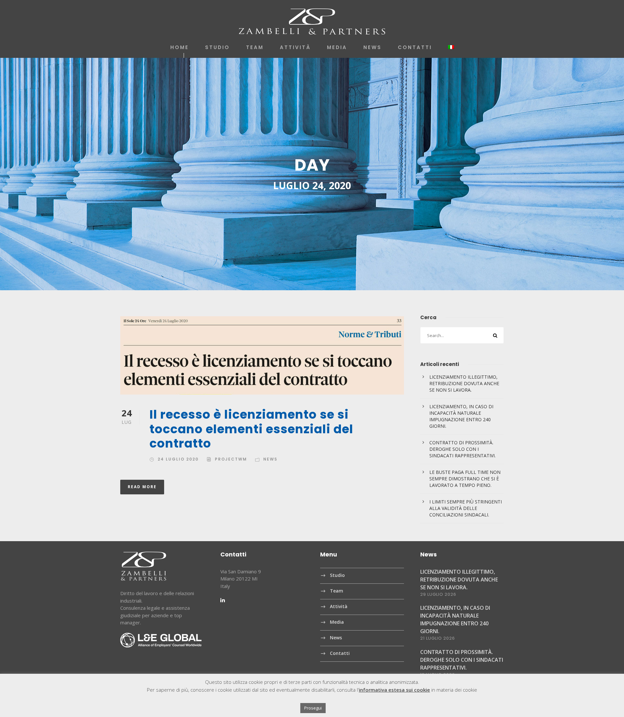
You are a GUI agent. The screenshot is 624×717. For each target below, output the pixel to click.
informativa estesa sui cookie (394, 689)
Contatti (415, 47)
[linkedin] (222, 600)
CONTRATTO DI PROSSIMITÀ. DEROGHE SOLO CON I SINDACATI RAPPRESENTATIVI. (462, 449)
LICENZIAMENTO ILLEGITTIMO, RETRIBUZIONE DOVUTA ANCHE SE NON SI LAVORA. (464, 383)
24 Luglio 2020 (178, 459)
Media (337, 47)
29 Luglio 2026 (438, 594)
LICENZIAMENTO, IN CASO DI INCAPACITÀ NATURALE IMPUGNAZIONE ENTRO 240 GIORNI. (461, 416)
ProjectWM (231, 459)
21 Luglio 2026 (437, 638)
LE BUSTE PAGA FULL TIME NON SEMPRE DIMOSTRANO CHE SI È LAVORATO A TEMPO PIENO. (464, 478)
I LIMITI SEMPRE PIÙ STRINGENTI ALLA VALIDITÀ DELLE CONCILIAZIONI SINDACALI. (465, 508)
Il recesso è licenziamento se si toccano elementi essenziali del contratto (251, 429)
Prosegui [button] (313, 708)
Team (255, 47)
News (372, 47)
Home (179, 47)
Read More (142, 486)
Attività (295, 47)
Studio (217, 47)
